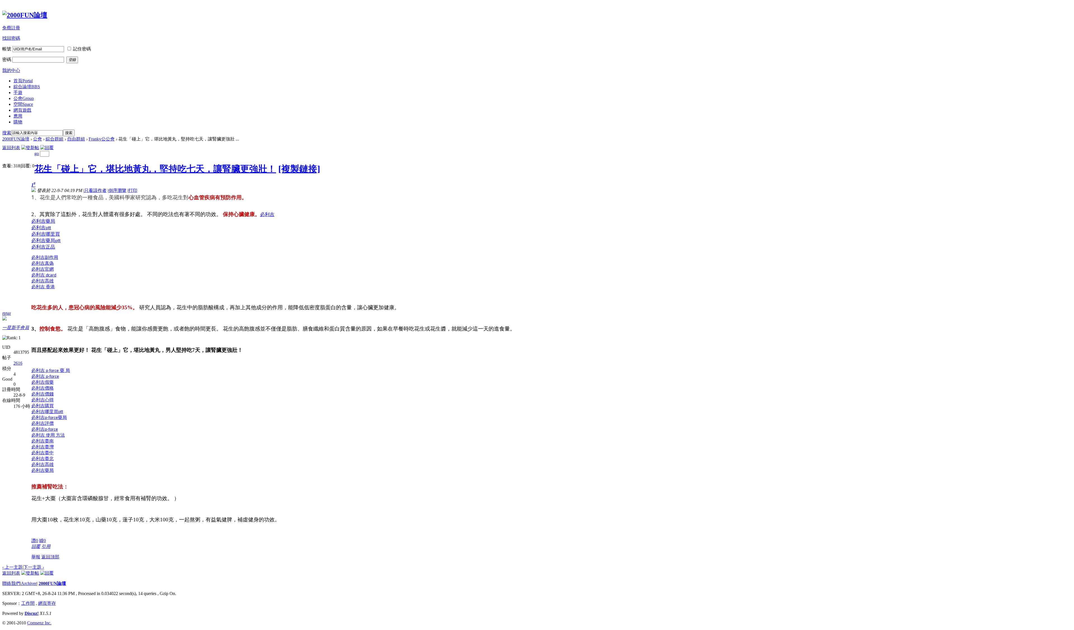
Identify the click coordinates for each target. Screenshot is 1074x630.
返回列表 (11, 147)
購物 (17, 122)
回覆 (35, 546)
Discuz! (32, 613)
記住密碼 (82, 48)
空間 (23, 104)
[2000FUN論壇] (24, 15)
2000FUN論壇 (15, 139)
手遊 (17, 92)
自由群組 (76, 139)
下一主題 (33, 567)
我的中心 (11, 70)
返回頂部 (50, 556)
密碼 (6, 59)
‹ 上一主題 (12, 567)
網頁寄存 (47, 603)
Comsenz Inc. (39, 622)
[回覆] (47, 147)
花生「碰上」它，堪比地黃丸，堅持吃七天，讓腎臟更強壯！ (155, 169)
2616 (17, 363)
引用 (45, 546)
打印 (132, 190)
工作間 (28, 603)
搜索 (6, 132)
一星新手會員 (15, 327)
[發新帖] (30, 147)
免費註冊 (11, 27)
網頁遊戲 (22, 110)
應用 (17, 116)
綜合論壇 (26, 86)
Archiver (29, 583)
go (36, 153)
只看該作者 (95, 190)
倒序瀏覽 (117, 190)
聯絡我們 (11, 583)
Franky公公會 (102, 139)
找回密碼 (11, 38)
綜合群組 (54, 139)
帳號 (6, 48)
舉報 (35, 556)
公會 (23, 98)
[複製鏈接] (299, 169)
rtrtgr (6, 313)
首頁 (23, 80)
